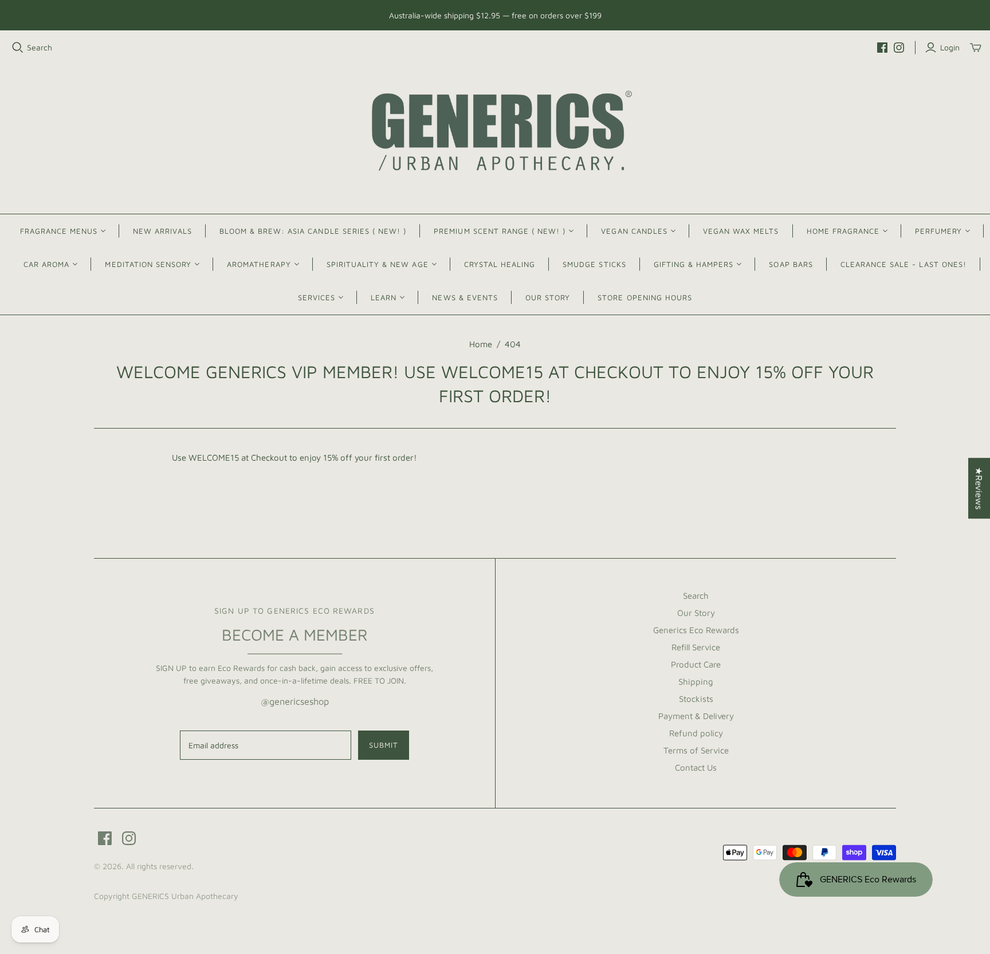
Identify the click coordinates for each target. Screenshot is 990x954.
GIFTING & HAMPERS (694, 264)
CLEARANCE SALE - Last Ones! (903, 264)
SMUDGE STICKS (594, 264)
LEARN (383, 297)
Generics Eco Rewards (696, 630)
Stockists (696, 699)
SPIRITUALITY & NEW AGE (378, 264)
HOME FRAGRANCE (843, 230)
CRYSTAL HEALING (500, 264)
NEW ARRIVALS (162, 230)
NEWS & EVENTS (465, 297)
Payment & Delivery (696, 716)
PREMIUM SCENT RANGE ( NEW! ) (499, 230)
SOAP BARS (790, 264)
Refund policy (696, 733)
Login (950, 47)
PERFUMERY (938, 230)
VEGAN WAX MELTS (741, 230)
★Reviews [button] (979, 488)
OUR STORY (547, 297)
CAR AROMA (46, 264)
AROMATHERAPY (258, 264)
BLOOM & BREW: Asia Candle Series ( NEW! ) (313, 230)
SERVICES (316, 297)
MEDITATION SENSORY (148, 264)
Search (39, 47)
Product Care (696, 664)
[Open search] (17, 47)
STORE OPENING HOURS (645, 297)
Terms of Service (696, 750)
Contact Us (696, 767)
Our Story (696, 613)
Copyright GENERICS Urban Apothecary (166, 896)
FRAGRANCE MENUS (59, 230)
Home (480, 344)
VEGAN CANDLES (634, 230)
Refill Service (695, 647)
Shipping (695, 681)
